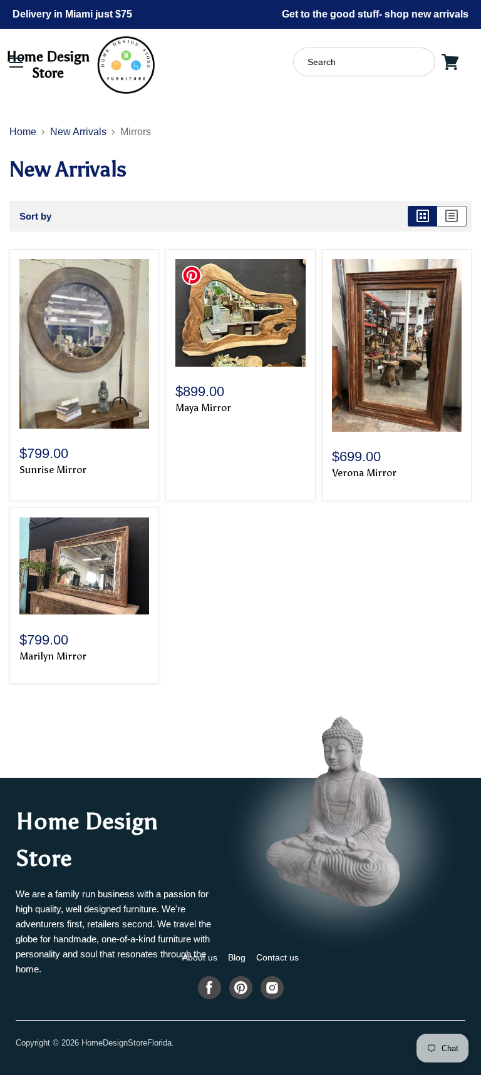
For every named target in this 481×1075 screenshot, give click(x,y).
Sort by (35, 216)
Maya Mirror (203, 408)
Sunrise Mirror (52, 470)
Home (22, 131)
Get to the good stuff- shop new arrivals (375, 14)
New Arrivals (78, 131)
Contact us (277, 957)
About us (199, 957)
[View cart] (450, 62)
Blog (237, 957)
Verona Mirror (364, 473)
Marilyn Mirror (52, 656)
